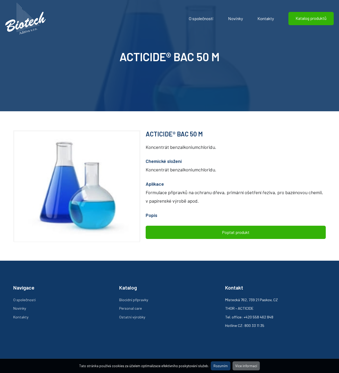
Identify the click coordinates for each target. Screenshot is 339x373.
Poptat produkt (235, 232)
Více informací (246, 365)
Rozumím (220, 365)
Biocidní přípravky (133, 299)
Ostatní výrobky (132, 317)
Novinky (235, 18)
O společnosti (201, 18)
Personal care (130, 308)
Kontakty (265, 18)
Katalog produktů (311, 18)
